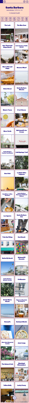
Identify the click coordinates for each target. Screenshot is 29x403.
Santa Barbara (10, 10)
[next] (12, 39)
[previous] (3, 39)
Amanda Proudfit (15, 13)
